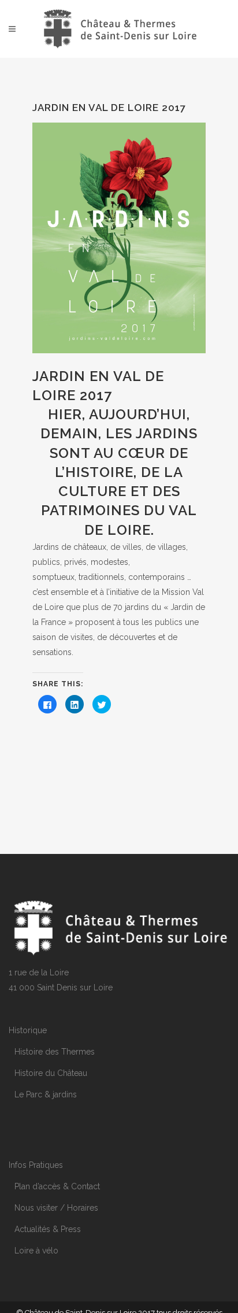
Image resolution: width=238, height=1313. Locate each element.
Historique (28, 1030)
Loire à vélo (36, 1250)
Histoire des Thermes (54, 1051)
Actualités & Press (47, 1229)
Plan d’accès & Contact (57, 1186)
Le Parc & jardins (45, 1094)
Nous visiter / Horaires (56, 1207)
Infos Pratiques (36, 1165)
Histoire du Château (50, 1073)
